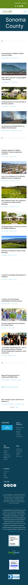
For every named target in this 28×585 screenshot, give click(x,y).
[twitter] (20, 6)
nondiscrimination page (13, 531)
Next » (17, 407)
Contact (24, 3)
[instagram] (18, 6)
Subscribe (18, 3)
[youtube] (22, 6)
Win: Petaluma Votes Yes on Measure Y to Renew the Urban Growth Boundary (13, 202)
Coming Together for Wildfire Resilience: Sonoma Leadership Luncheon (11, 152)
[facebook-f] (16, 6)
